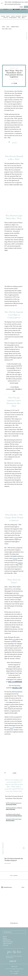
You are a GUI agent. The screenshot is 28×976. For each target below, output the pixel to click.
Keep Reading (7, 863)
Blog (8, 26)
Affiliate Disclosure (6, 940)
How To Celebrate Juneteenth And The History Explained (13, 859)
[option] (14, 850)
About (23, 17)
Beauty (8, 16)
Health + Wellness (16, 16)
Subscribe (23, 9)
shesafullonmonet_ (7, 887)
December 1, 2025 (17, 687)
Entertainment (13, 17)
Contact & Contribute (7, 943)
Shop (19, 17)
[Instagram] (12, 901)
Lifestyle (5, 17)
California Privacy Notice (8, 941)
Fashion (3, 16)
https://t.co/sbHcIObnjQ (15, 681)
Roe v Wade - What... (7, 28)
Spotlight (24, 16)
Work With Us (7, 932)
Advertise (5, 938)
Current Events (15, 26)
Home (3, 26)
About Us (5, 936)
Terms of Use (5, 945)
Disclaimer (16, 971)
